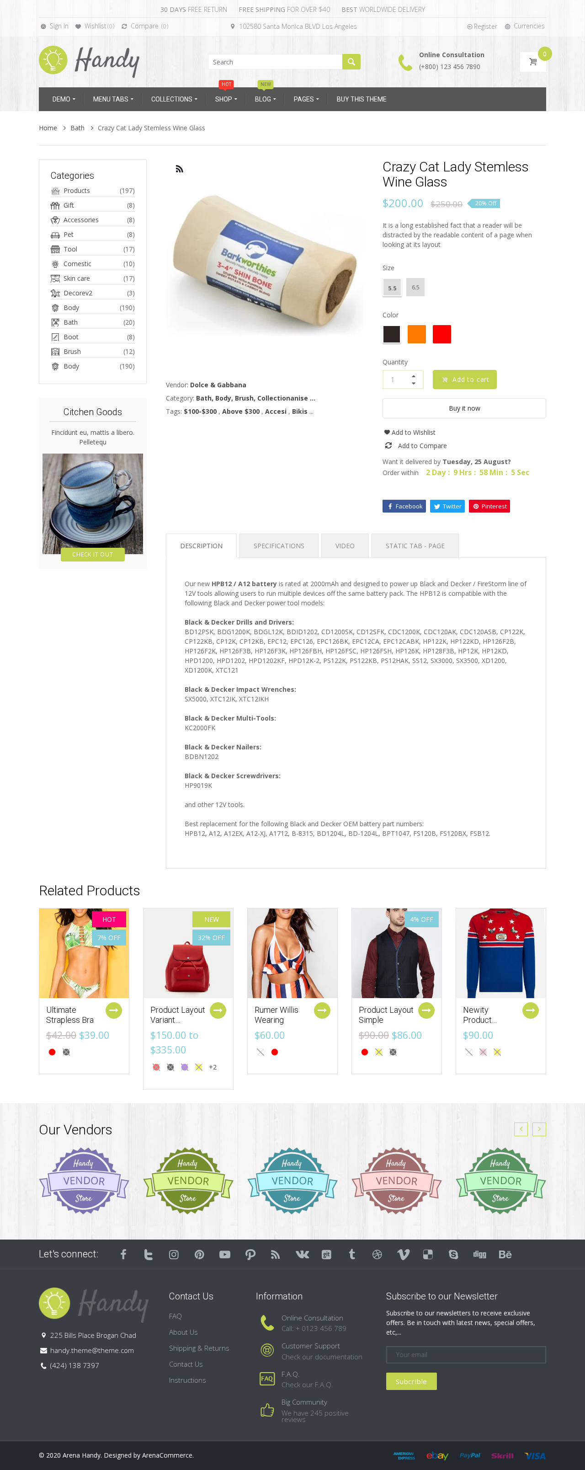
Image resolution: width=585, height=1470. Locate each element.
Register (485, 26)
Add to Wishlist (414, 432)
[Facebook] (123, 1254)
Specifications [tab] (279, 545)
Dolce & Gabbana (218, 384)
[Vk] (301, 1254)
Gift (69, 205)
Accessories (81, 219)
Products (77, 190)
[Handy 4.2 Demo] (89, 61)
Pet (69, 234)
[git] (327, 1254)
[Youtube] (225, 1254)
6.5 (416, 287)
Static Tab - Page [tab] (415, 545)
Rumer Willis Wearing (276, 1015)
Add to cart (470, 379)
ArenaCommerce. (168, 1455)
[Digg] (479, 1254)
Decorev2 (78, 293)
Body (71, 307)
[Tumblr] (352, 1254)
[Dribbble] (377, 1254)
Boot (71, 336)
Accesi (276, 411)
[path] (250, 1254)
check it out (92, 554)
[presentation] (521, 1129)
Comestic (77, 263)
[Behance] (504, 1254)
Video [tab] (345, 545)
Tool (70, 249)
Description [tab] (201, 545)
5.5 (392, 288)
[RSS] (276, 1254)
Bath (71, 322)
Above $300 (241, 411)
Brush (72, 351)
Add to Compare (422, 445)
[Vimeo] (403, 1254)
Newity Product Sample (477, 1019)
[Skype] (454, 1254)
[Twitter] (149, 1254)
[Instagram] (174, 1254)
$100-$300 (200, 411)
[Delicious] (428, 1254)
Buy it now (464, 408)
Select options (114, 1010)
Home (49, 127)
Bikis (300, 411)
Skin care (77, 278)
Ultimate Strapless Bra (70, 1015)
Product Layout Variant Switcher (177, 1019)
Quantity (395, 362)
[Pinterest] (200, 1254)
